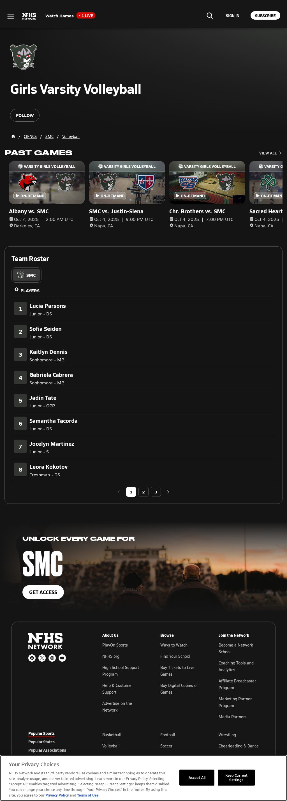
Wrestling (227, 734)
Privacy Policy (57, 795)
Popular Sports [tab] (41, 733)
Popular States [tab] (41, 742)
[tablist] (26, 275)
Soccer (166, 746)
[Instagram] (52, 658)
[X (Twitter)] (42, 658)
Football (167, 734)
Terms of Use (87, 795)
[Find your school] (210, 15)
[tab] (26, 275)
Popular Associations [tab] (47, 750)
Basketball (111, 734)
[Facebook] (32, 658)
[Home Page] (13, 136)
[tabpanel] (143, 390)
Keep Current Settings (236, 777)
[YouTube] (62, 658)
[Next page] (168, 492)
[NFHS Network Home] (29, 16)
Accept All (197, 777)
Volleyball (111, 746)
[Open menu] (11, 17)
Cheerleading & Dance (239, 746)
